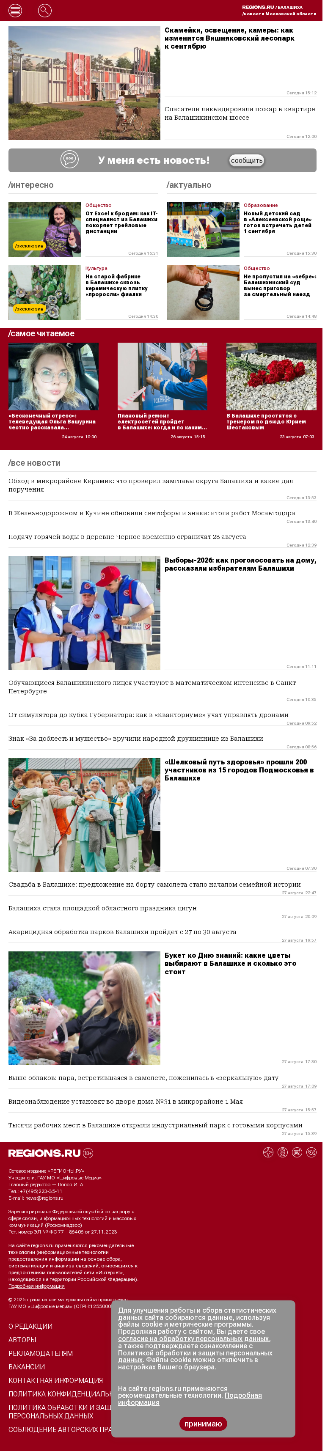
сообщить (247, 161)
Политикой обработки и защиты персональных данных (195, 1356)
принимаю (203, 1423)
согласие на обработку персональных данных (193, 1339)
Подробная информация (36, 1286)
